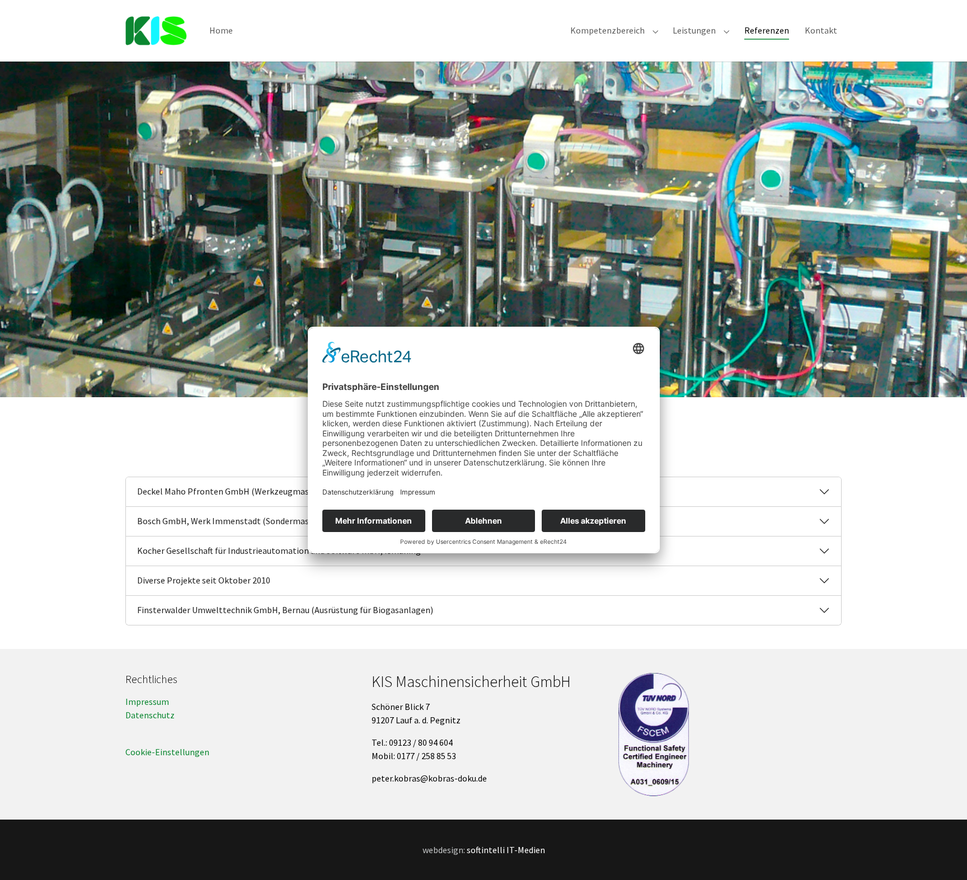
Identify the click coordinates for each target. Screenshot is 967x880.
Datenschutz (150, 715)
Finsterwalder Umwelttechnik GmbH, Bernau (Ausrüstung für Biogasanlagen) (285, 609)
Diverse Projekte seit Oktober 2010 (203, 580)
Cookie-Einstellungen (167, 751)
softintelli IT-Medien (506, 849)
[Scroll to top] (942, 855)
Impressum (147, 701)
